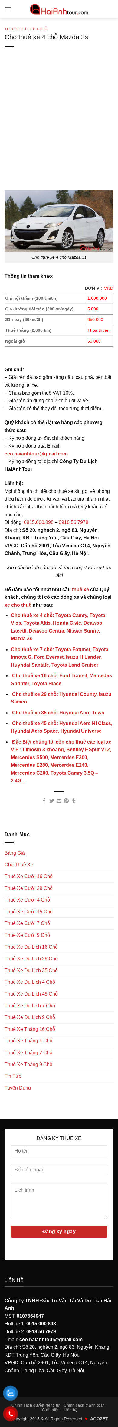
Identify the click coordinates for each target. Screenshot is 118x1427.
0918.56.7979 (73, 522)
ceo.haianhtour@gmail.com (36, 453)
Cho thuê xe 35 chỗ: (57, 712)
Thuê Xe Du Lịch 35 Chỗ (31, 970)
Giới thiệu (51, 1410)
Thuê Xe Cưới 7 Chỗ (27, 923)
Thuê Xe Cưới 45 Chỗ (29, 911)
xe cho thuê (18, 605)
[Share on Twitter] (51, 801)
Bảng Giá (15, 853)
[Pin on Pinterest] (66, 801)
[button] (8, 9)
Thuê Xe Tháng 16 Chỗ (30, 1029)
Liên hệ (70, 1410)
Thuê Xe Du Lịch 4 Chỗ (26, 29)
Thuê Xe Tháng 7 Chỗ (28, 1052)
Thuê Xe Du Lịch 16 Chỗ (31, 947)
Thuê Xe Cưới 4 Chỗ (27, 899)
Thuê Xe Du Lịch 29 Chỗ (31, 958)
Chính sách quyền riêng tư (35, 1405)
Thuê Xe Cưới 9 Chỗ (27, 935)
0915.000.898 (39, 522)
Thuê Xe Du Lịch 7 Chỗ (30, 1005)
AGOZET (99, 1418)
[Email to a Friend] (59, 801)
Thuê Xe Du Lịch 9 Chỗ (30, 1017)
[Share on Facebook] (44, 801)
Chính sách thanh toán (84, 1405)
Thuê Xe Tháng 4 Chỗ (28, 1040)
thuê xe (80, 589)
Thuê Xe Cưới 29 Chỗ (29, 888)
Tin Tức (13, 1076)
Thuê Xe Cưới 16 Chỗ (29, 876)
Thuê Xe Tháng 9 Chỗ (28, 1064)
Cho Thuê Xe (19, 864)
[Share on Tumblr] (73, 801)
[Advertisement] (59, 128)
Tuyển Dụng (18, 1087)
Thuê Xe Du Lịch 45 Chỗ (31, 993)
